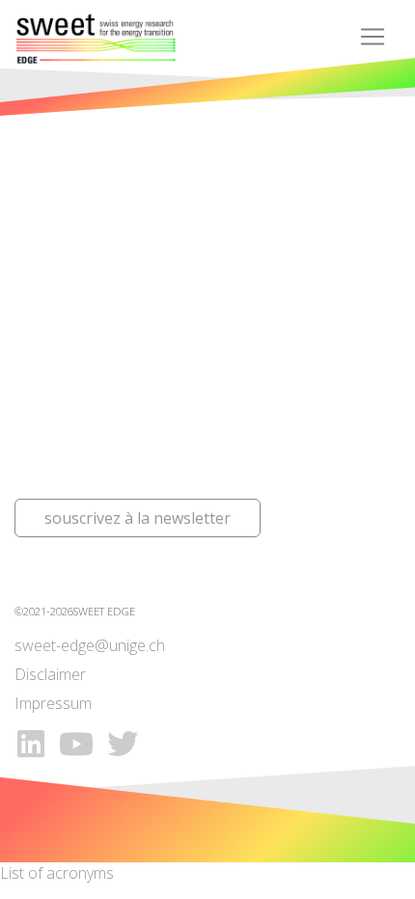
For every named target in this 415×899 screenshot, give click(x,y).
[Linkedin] (30, 743)
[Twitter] (122, 743)
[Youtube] (79, 743)
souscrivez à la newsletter (137, 518)
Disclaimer (50, 674)
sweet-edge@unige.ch (89, 645)
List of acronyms (57, 873)
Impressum (53, 703)
